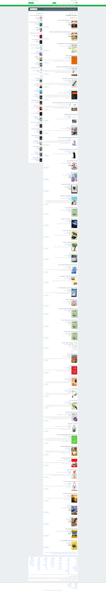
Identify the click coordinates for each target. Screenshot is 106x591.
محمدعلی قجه (37, 153)
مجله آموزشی (38, 565)
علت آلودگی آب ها (63, 293)
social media (47, 440)
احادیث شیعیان (58, 474)
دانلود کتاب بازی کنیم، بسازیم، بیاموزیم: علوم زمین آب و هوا (67, 264)
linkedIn (68, 441)
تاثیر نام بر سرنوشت (55, 83)
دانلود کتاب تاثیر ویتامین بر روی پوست (71, 299)
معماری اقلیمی (56, 358)
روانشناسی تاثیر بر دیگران (65, 463)
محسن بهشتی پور (36, 23)
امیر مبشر (37, 147)
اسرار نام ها (51, 83)
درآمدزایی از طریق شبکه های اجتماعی (61, 439)
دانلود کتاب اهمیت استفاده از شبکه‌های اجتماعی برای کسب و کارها (67, 434)
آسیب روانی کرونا (61, 94)
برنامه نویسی (60, 562)
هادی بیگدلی (37, 90)
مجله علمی (39, 566)
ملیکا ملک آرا (68, 197)
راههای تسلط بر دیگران (49, 462)
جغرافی (68, 563)
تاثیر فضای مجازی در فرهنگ (52, 418)
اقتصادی (68, 559)
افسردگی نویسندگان (50, 142)
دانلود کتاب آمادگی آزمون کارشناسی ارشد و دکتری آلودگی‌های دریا (67, 43)
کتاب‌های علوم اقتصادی (66, 92)
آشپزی (46, 560)
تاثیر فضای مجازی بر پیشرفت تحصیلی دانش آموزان (52, 202)
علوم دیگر (68, 573)
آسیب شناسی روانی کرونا (62, 95)
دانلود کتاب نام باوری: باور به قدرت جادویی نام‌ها (70, 78)
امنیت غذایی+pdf (66, 106)
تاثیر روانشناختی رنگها (54, 428)
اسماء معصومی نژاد (68, 447)
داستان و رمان (32, 560)
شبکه (61, 565)
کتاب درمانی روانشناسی (59, 381)
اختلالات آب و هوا (66, 280)
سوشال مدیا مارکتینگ (51, 440)
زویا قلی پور (37, 112)
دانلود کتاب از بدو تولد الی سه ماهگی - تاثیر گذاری (69, 342)
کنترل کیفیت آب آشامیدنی (65, 292)
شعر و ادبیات (32, 559)
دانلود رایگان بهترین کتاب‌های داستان (35, 53)
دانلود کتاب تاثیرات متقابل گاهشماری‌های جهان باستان (68, 446)
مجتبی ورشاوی (37, 52)
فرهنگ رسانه (52, 416)
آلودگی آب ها (51, 130)
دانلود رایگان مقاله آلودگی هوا (54, 70)
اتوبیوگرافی (65, 186)
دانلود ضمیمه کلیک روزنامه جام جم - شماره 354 (70, 230)
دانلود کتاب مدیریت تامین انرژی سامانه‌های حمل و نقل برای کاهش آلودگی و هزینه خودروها (63, 31)
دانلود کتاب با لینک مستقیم (64, 108)
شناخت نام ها (60, 84)
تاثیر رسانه (49, 416)
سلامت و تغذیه (45, 564)
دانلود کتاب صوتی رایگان (63, 141)
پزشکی (68, 561)
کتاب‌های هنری (34, 70)
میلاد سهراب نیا (68, 355)
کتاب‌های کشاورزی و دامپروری (65, 128)
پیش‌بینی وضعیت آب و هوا (61, 235)
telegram (67, 438)
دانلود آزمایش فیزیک (65, 269)
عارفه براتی (69, 413)
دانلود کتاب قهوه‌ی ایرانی (73, 517)
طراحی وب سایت (60, 566)
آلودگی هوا (59, 553)
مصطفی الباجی (37, 63)
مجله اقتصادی (38, 563)
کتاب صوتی (54, 5)
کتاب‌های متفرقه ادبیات (36, 137)
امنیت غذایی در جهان (48, 107)
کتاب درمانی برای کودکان (48, 381)
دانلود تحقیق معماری (65, 358)
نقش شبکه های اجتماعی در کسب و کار (59, 440)
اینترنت (64, 416)
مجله (58, 5)
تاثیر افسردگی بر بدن (51, 141)
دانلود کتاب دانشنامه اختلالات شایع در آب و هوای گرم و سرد (68, 276)
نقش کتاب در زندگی (63, 382)
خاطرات (68, 186)
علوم (71, 5)
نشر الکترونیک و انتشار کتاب (74, 0)
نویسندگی (67, 141)
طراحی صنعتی (52, 559)
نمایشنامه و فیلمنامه (75, 567)
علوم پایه (68, 572)
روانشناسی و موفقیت (31, 561)
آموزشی (33, 565)
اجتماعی (68, 565)
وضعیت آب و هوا (55, 235)
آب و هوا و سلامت (54, 106)
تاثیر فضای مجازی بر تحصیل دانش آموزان (64, 202)
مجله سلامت (38, 567)
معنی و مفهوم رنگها (49, 428)
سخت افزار (60, 564)
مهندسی (64, 5)
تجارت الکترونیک (60, 563)
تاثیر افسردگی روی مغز (66, 142)
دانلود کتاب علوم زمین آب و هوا (50, 269)
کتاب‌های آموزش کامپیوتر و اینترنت (64, 198)
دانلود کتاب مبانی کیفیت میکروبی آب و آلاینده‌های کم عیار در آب (67, 287)
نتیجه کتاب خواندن (58, 382)
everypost (65, 438)
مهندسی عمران (61, 531)
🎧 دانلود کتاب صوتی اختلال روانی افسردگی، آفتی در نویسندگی (67, 137)
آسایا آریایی (37, 40)
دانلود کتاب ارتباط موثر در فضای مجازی (71, 412)
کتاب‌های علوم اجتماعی (66, 414)
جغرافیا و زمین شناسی (66, 531)
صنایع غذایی (67, 519)
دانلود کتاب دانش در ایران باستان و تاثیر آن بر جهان (69, 320)
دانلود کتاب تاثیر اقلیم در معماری (72, 354)
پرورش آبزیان (64, 130)
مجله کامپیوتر (38, 559)
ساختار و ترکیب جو (63, 223)
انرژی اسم (52, 84)
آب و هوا (67, 257)
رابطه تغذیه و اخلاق (62, 475)
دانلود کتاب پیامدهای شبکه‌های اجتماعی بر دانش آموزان (68, 195)
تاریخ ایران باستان (63, 453)
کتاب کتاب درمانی (53, 381)
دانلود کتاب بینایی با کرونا (73, 90)
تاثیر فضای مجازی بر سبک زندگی (51, 417)
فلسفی (68, 567)
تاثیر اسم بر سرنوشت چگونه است (64, 83)
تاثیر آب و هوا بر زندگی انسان (54, 107)
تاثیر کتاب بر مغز (53, 382)
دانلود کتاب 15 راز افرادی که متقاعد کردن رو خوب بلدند (69, 458)
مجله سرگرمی (38, 562)
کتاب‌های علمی (67, 68)
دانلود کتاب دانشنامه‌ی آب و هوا (72, 505)
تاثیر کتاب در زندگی (48, 382)
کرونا (67, 94)
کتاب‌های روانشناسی (37, 18)
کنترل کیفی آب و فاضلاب (58, 292)
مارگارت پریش (68, 162)
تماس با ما (29, 0)
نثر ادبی (76, 565)
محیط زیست (67, 22)
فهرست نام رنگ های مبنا (65, 428)
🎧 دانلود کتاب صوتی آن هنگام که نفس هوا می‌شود (69, 184)
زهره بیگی (37, 28)
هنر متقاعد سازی (66, 462)
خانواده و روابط (45, 561)
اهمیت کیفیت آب (59, 293)
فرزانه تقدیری (37, 101)
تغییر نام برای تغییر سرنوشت (65, 84)
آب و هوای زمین (64, 257)
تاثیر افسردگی (55, 141)
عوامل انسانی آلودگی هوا (65, 72)
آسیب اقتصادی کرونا (56, 95)
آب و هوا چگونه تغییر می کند (62, 107)
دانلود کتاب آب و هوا (74, 172)
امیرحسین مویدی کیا (67, 21)
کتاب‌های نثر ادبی (67, 367)
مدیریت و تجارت (32, 563)
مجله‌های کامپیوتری (66, 244)
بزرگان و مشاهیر (45, 559)
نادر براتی (38, 79)
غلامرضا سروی (68, 530)
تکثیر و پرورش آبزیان (59, 130)
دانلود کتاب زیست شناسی (62, 270)
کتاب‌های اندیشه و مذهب (36, 91)
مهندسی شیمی (52, 564)
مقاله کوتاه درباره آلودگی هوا (58, 72)
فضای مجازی (60, 416)
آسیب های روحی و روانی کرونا (49, 94)
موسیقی (46, 566)
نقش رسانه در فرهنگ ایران (60, 418)
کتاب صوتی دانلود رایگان (68, 143)
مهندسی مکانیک (52, 563)
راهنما (32, 0)
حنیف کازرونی (68, 33)
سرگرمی (46, 563)
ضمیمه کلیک (66, 235)
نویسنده (58, 142)
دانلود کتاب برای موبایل (57, 108)
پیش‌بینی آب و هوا (61, 246)
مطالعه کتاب (63, 381)
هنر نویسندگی (45, 142)
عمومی (61, 5)
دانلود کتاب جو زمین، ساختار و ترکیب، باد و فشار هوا (69, 218)
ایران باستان (67, 453)
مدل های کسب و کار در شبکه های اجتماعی (56, 438)
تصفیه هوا (56, 553)
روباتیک (53, 565)
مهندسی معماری (52, 561)
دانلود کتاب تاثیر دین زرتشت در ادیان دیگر (70, 331)
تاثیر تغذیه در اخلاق (57, 475)
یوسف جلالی (68, 289)
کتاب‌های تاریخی (67, 322)
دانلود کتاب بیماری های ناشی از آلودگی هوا (70, 114)
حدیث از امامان (66, 474)
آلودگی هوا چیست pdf (65, 70)
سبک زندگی (64, 418)
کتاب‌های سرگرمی (37, 160)
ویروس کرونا (65, 94)
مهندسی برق (52, 562)
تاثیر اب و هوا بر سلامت (48, 106)
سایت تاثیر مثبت (72, 17)
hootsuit (62, 438)
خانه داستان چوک (62, 143)
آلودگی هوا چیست (54, 71)
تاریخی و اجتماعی (32, 562)
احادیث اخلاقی (47, 474)
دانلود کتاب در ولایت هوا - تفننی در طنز (71, 207)
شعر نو (76, 562)
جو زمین (67, 223)
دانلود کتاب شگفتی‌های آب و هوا (72, 160)
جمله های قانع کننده (61, 462)
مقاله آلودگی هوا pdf (60, 70)
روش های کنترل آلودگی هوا (59, 71)
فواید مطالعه (66, 381)
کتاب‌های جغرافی (67, 221)
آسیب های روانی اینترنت (66, 201)
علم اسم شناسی (47, 84)
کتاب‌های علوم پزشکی (66, 57)
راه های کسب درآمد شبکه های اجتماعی (52, 439)
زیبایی (46, 562)
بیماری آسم (57, 280)
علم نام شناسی (61, 85)
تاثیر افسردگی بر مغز (61, 142)
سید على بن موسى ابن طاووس (35, 35)
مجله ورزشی (38, 564)
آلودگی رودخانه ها (48, 130)
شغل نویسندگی (54, 142)
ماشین (68, 499)
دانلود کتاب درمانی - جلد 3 (73, 388)
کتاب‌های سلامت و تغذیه (59, 472)
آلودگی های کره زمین (61, 552)
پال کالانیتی (68, 185)
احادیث (55, 474)
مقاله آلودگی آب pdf (68, 293)
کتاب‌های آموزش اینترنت (60, 414)
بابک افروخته (37, 47)
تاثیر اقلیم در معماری (60, 358)
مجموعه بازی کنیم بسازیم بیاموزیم (59, 269)
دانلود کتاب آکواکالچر (74, 125)
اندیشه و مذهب (67, 560)
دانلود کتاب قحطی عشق (73, 365)
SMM (66, 441)
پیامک (70, 499)
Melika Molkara (50, 200)
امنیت (61, 561)
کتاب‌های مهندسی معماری (65, 356)
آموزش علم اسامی (65, 85)
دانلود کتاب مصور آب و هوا (73, 253)
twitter (70, 441)
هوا (60, 223)
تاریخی (68, 562)
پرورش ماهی (55, 130)
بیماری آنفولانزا (54, 280)
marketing (64, 441)
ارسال (62, 579)
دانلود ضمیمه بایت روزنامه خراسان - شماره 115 (70, 481)
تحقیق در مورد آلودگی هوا (48, 71)
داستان (76, 559)
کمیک (76, 564)
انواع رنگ (62, 429)
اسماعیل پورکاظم (68, 127)
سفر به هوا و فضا (72, 553)
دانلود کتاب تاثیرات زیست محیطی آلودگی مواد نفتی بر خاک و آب (67, 20)
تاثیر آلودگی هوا (70, 552)
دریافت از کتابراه (46, 38)
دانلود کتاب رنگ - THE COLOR (72, 423)
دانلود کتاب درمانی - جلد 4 (73, 400)
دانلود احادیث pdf (52, 474)
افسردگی (58, 141)
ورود (37, 0)
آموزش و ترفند (60, 560)
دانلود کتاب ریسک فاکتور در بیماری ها (71, 55)
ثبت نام (35, 0)
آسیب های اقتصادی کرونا (50, 95)
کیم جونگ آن (37, 142)
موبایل (70, 487)
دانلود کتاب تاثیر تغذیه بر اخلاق (72, 469)
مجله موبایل (38, 560)
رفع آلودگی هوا (63, 553)
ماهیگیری (67, 130)
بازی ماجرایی (65, 499)
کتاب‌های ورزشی (37, 148)
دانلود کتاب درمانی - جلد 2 (73, 376)
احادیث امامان (52, 475)
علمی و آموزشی (63, 163)
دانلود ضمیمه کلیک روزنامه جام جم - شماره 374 (70, 242)
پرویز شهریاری (68, 321)
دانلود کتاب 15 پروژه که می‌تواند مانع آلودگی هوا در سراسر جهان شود (66, 66)
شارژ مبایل (68, 487)
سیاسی (68, 566)
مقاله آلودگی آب (46, 292)
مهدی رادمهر (68, 366)
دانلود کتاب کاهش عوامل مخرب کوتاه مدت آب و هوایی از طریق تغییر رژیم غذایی (64, 102)
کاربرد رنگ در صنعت (59, 428)
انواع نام (58, 84)
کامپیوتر (68, 5)
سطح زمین (58, 223)
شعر (76, 561)
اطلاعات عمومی (67, 163)
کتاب (70, 578)
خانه (76, 5)
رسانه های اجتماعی (56, 416)
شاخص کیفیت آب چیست (51, 292)
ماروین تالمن (68, 266)
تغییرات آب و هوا (61, 280)
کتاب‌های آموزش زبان (36, 125)
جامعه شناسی (65, 417)
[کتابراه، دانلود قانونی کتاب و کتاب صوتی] (69, 25)
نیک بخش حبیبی (68, 518)
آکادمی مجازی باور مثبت (67, 459)
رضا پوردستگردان (68, 56)
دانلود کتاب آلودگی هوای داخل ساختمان (71, 528)
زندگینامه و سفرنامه (75, 566)
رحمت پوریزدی (68, 471)
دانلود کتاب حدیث (62, 474)
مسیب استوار (68, 425)
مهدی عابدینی (37, 17)
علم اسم (50, 84)
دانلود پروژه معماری (46, 358)
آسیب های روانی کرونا (56, 94)
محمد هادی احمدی (68, 150)
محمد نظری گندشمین (67, 378)
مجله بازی (39, 561)
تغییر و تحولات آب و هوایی (58, 257)
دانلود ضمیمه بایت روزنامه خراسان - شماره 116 (70, 493)
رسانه (47, 416)
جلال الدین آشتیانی (67, 332)
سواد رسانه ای (66, 416)
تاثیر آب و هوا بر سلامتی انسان (60, 106)
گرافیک (61, 567)
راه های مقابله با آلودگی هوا (66, 71)
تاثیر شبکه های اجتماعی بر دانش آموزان (57, 201)
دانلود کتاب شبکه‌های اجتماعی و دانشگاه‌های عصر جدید (69, 540)
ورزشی (46, 567)
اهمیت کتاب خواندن (68, 382)
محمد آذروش (37, 124)
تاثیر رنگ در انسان (65, 429)
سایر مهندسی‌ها (52, 566)
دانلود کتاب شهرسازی (51, 358)
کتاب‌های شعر (37, 58)
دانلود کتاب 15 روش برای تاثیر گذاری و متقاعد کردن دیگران (68, 149)
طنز (76, 563)
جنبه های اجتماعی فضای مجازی (59, 417)
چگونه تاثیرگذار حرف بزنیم (55, 462)
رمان (76, 560)
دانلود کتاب (46, 62)
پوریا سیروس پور (68, 91)
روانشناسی (68, 564)
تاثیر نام (59, 83)
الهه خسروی (68, 220)
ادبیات (74, 5)
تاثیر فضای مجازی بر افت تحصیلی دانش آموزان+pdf (62, 200)
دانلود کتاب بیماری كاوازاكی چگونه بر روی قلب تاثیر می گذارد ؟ (67, 308)
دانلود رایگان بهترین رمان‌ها (36, 29)
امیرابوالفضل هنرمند (36, 158)
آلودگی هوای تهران (56, 552)
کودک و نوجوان (45, 565)
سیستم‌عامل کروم (66, 246)
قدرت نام (55, 84)
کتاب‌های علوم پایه (66, 267)
